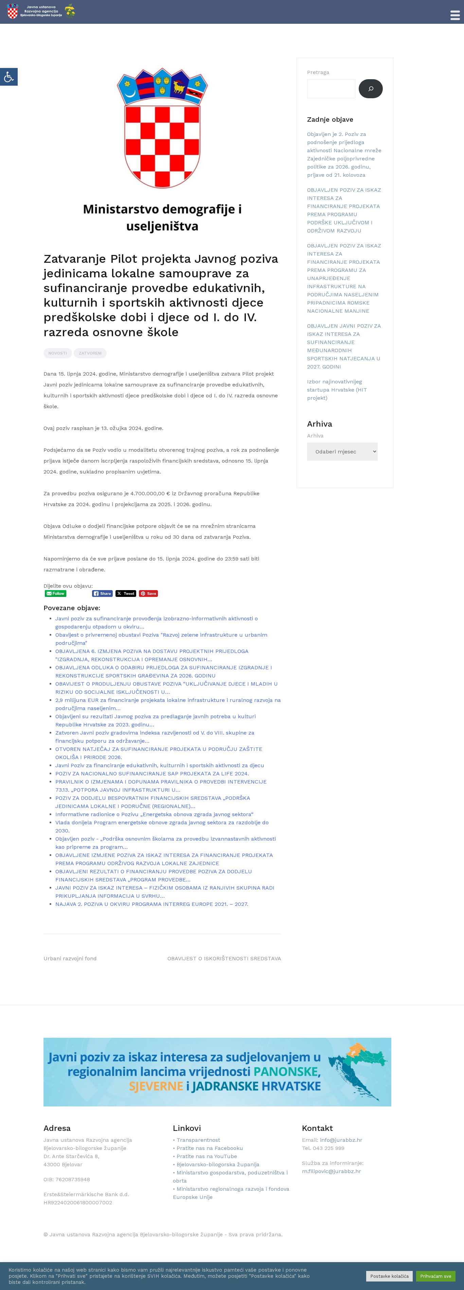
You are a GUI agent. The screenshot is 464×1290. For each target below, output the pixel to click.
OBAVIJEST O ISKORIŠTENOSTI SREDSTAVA (224, 958)
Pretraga (318, 72)
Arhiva (315, 435)
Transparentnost (198, 1140)
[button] (9, 77)
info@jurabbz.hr (341, 1140)
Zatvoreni (90, 353)
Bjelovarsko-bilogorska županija (218, 1164)
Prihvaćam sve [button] (435, 1276)
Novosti (58, 353)
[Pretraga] (371, 88)
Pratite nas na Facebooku (210, 1148)
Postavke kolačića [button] (389, 1276)
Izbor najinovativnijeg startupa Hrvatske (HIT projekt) (337, 389)
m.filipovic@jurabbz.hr (331, 1171)
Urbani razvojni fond (70, 958)
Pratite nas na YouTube (207, 1156)
